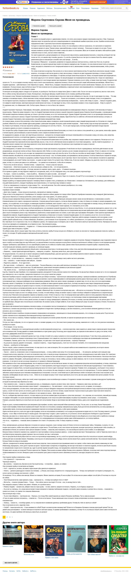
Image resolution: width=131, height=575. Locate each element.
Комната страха (8, 546)
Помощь (5, 571)
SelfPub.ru (33, 571)
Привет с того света (51, 557)
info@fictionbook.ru (106, 571)
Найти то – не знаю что (116, 556)
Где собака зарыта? (94, 554)
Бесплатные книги (60, 8)
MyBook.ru (25, 571)
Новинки (32, 8)
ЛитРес (18, 571)
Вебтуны (49, 8)
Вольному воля (29, 554)
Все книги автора (11, 562)
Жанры (25, 8)
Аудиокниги (41, 8)
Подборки (71, 8)
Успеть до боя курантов (74, 554)
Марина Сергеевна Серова (25, 15)
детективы (12, 15)
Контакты (12, 571)
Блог (77, 8)
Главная (5, 15)
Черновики (94, 8)
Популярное (85, 8)
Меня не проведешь (40, 15)
